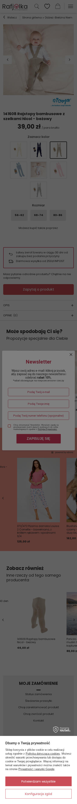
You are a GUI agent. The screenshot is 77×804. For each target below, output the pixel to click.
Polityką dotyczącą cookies (43, 753)
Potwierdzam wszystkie (38, 781)
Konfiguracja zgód (38, 794)
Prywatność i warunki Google (36, 769)
